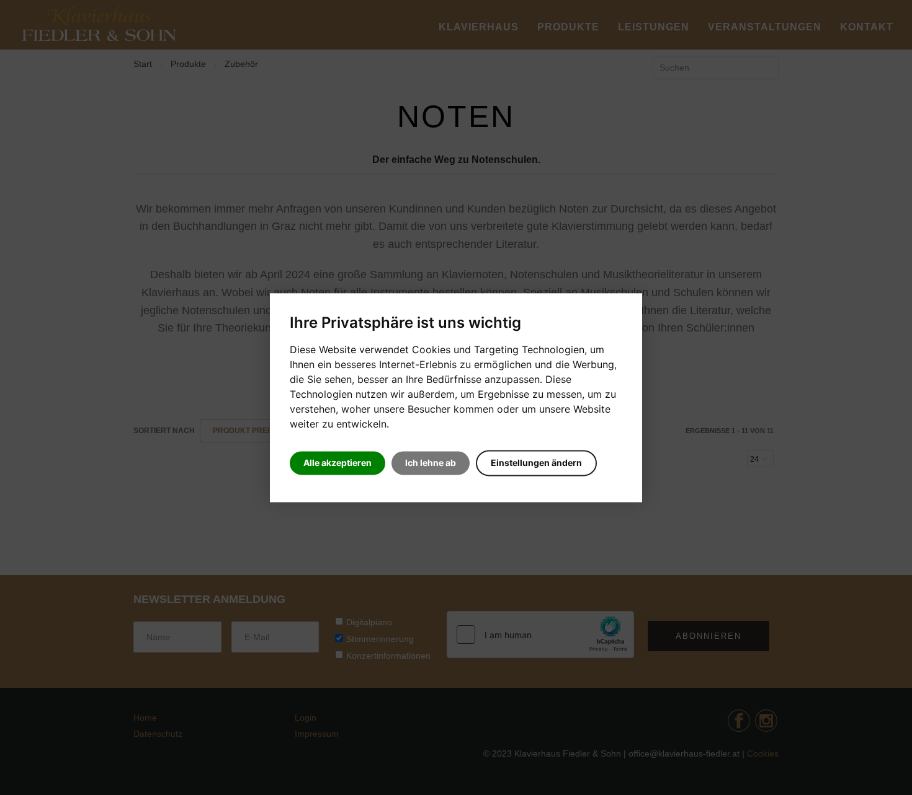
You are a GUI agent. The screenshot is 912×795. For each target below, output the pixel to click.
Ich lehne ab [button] (430, 462)
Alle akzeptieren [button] (337, 462)
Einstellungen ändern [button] (536, 462)
